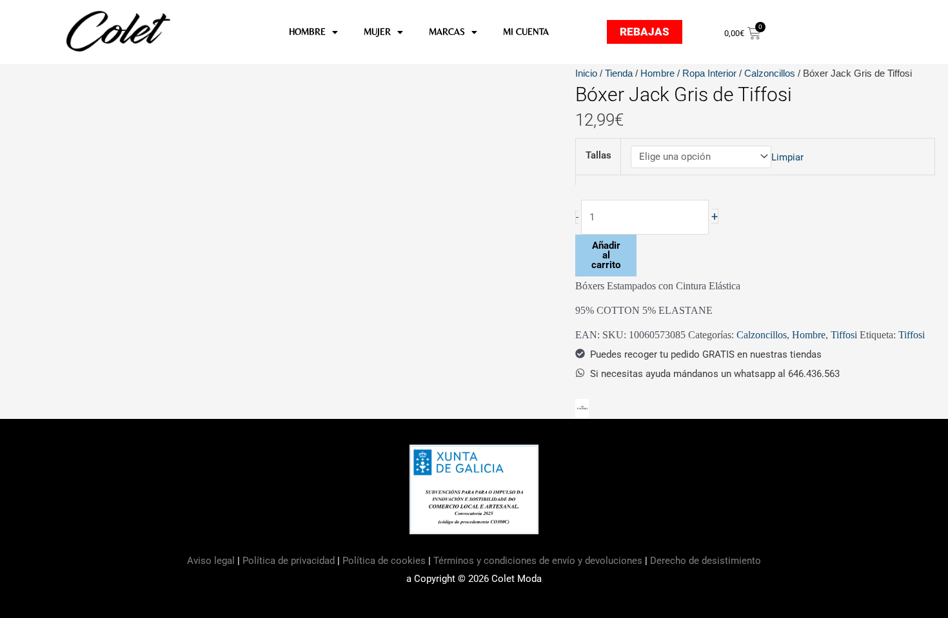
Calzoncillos (769, 73)
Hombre (657, 73)
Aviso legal (212, 560)
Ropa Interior (709, 73)
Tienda (619, 73)
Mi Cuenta (526, 31)
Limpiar (787, 156)
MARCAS (447, 31)
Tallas (598, 155)
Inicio (586, 73)
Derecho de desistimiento (705, 560)
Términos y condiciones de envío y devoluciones (537, 560)
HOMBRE (307, 31)
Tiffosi (844, 334)
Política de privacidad (288, 560)
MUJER (377, 31)
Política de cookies (384, 560)
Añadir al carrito (605, 255)
